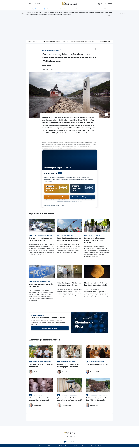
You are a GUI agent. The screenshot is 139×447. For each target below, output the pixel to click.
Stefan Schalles (37, 405)
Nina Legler (65, 372)
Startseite (28, 12)
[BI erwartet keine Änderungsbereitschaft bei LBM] (42, 225)
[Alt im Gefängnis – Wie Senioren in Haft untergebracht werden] (69, 271)
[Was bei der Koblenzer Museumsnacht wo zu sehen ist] (41, 385)
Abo (102, 3)
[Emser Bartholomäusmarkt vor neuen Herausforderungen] (69, 225)
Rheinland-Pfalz (37, 12)
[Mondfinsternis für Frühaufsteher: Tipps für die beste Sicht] (97, 271)
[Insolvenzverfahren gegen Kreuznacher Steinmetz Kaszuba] (97, 225)
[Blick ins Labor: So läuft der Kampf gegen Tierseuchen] (69, 351)
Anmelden (110, 3)
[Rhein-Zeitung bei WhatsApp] (64, 436)
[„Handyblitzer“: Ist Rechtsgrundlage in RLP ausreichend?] (69, 385)
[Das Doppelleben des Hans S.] (98, 351)
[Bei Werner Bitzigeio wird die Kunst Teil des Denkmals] (98, 385)
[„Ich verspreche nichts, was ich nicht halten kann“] (41, 351)
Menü (30, 3)
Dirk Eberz (36, 372)
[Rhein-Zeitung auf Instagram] (71, 436)
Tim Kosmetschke (66, 405)
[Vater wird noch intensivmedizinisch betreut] (42, 271)
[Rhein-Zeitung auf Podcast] (74, 436)
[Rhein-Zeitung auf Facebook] (68, 436)
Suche (38, 3)
